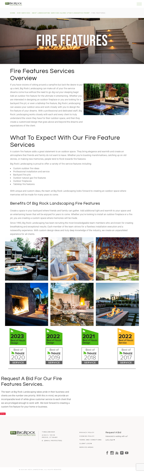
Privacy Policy (86, 432)
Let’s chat (109, 440)
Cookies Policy (86, 436)
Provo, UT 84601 (50, 437)
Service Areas (86, 447)
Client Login (85, 443)
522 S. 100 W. (50, 435)
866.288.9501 (49, 432)
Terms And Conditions (90, 440)
